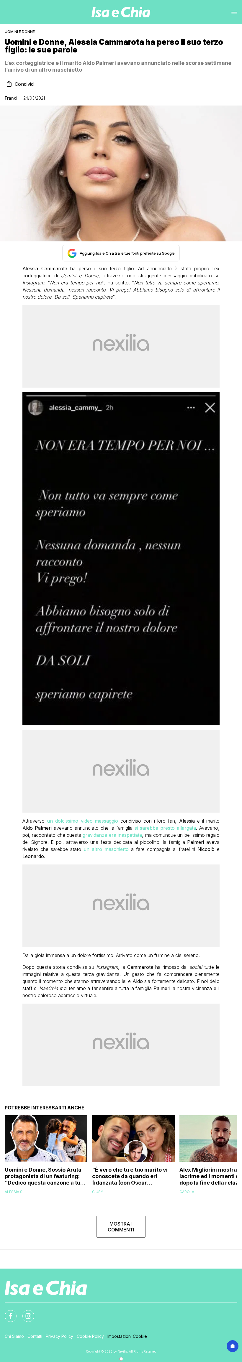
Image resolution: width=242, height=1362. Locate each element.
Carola (186, 1192)
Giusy (97, 1192)
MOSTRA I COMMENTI (121, 1227)
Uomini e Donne (20, 31)
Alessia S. (14, 1192)
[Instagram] (24, 1312)
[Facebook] (7, 1312)
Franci (11, 98)
